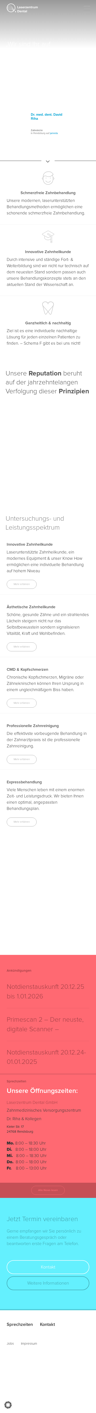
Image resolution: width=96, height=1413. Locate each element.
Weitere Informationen (48, 1283)
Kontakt (48, 1267)
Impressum (29, 1343)
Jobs (10, 1343)
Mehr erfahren (22, 584)
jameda (54, 133)
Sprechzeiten (20, 1324)
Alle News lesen (48, 1190)
